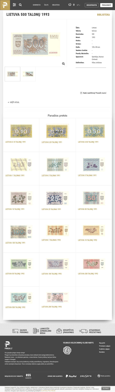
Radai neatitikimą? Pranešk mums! (94, 93)
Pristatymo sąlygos (104, 346)
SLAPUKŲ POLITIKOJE (48, 391)
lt (78, 5)
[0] (70, 4)
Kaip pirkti (102, 343)
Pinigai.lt (5, 5)
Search (20, 8)
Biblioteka (56, 5)
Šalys (46, 5)
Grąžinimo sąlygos (104, 349)
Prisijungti (106, 5)
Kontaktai (102, 352)
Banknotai (36, 5)
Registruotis (92, 5)
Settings (14, 8)
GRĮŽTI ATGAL (14, 102)
